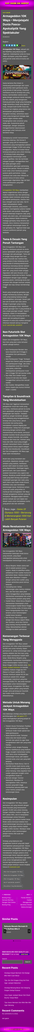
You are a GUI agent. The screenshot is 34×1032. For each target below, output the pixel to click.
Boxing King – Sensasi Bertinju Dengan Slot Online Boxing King (9, 900)
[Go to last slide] (4, 931)
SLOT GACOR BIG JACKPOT (12, 325)
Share (23, 45)
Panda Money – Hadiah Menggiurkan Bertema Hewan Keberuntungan (26, 901)
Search (4, 959)
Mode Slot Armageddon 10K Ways (13, 875)
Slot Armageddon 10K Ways (12, 879)
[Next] (29, 931)
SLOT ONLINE (6, 12)
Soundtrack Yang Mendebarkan (13, 886)
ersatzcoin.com (14, 867)
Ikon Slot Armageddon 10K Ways (13, 871)
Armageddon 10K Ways (11, 190)
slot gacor (5, 1018)
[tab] (13, 940)
